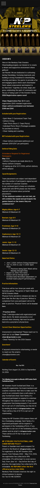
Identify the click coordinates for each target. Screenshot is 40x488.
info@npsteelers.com (26, 408)
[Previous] (5, 365)
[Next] (34, 365)
